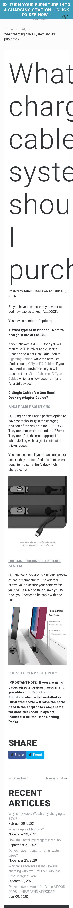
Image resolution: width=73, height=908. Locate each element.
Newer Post (54, 778)
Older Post (20, 778)
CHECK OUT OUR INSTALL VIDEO (32, 673)
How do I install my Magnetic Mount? (34, 840)
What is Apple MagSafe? (26, 829)
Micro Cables (37, 374)
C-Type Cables (41, 364)
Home (8, 29)
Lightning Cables (20, 359)
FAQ (23, 29)
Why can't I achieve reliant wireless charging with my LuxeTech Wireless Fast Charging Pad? (34, 871)
